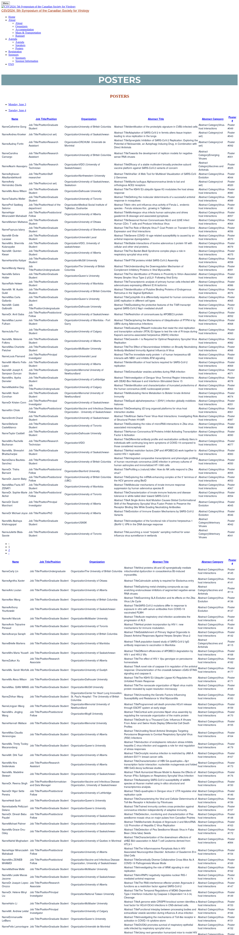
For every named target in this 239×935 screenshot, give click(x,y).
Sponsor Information (26, 61)
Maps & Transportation (28, 32)
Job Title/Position (46, 119)
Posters (19, 48)
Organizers (21, 26)
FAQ (11, 64)
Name (15, 119)
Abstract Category (213, 119)
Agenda (12, 38)
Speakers (20, 45)
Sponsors (13, 54)
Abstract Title (156, 119)
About (11, 20)
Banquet (20, 35)
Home (11, 16)
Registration (15, 51)
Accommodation (24, 29)
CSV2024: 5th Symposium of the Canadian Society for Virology (45, 10)
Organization (89, 119)
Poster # (232, 118)
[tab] (123, 104)
